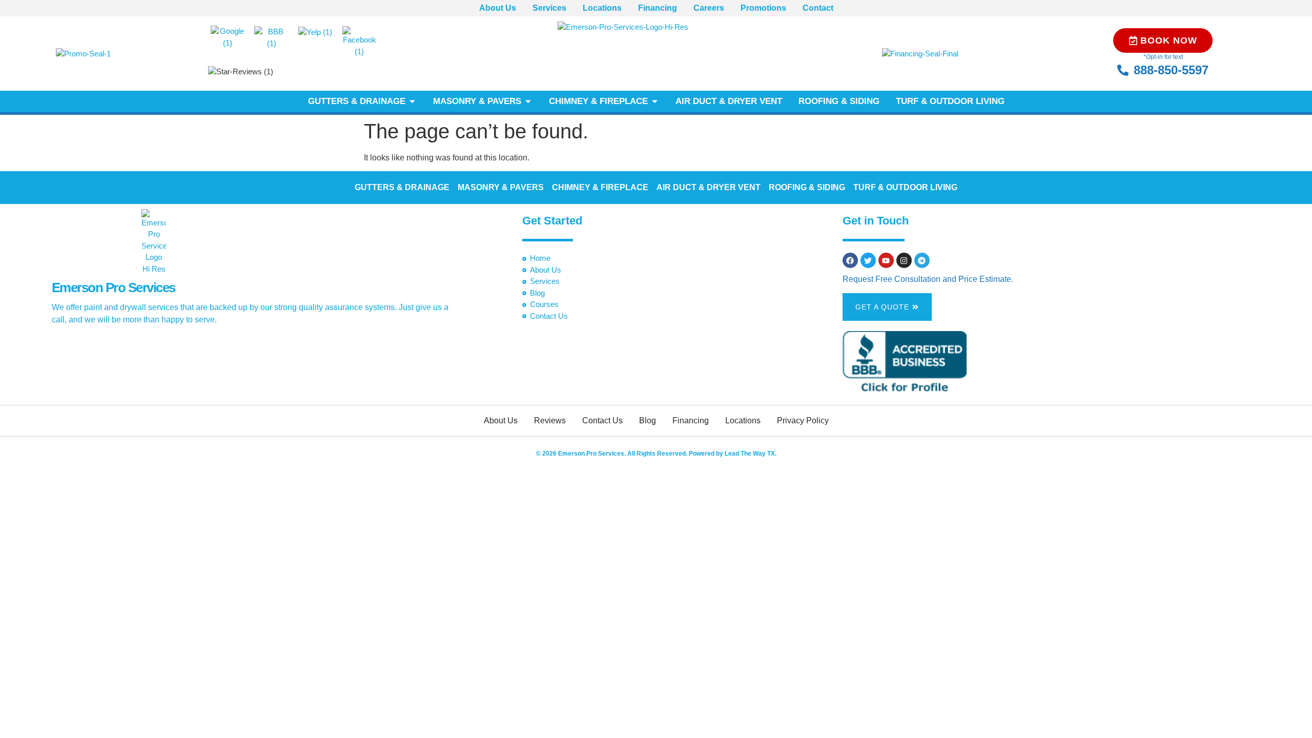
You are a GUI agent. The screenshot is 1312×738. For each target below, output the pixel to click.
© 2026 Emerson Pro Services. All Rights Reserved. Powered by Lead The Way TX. (656, 453)
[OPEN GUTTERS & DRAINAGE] (412, 101)
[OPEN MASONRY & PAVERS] (528, 101)
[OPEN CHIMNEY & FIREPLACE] (654, 101)
